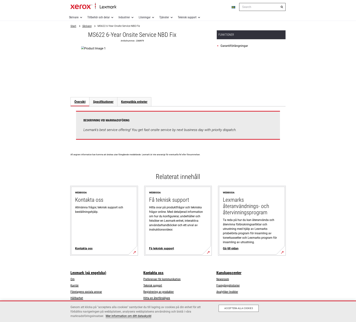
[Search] (282, 7)
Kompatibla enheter (134, 101)
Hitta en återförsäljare (156, 298)
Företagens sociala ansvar (86, 292)
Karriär (74, 285)
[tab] (79, 101)
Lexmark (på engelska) (88, 273)
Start (93, 6)
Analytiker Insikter (227, 292)
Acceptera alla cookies (238, 308)
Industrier (124, 17)
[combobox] (262, 7)
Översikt (79, 101)
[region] (178, 311)
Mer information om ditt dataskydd (128, 316)
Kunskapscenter (228, 273)
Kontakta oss (153, 273)
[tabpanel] (178, 127)
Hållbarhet (76, 298)
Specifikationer (103, 101)
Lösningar (145, 17)
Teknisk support (187, 17)
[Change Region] (233, 7)
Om (72, 279)
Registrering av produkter (158, 292)
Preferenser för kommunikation (162, 279)
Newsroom (222, 279)
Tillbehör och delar (98, 17)
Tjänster (164, 17)
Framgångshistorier (228, 285)
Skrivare (74, 17)
